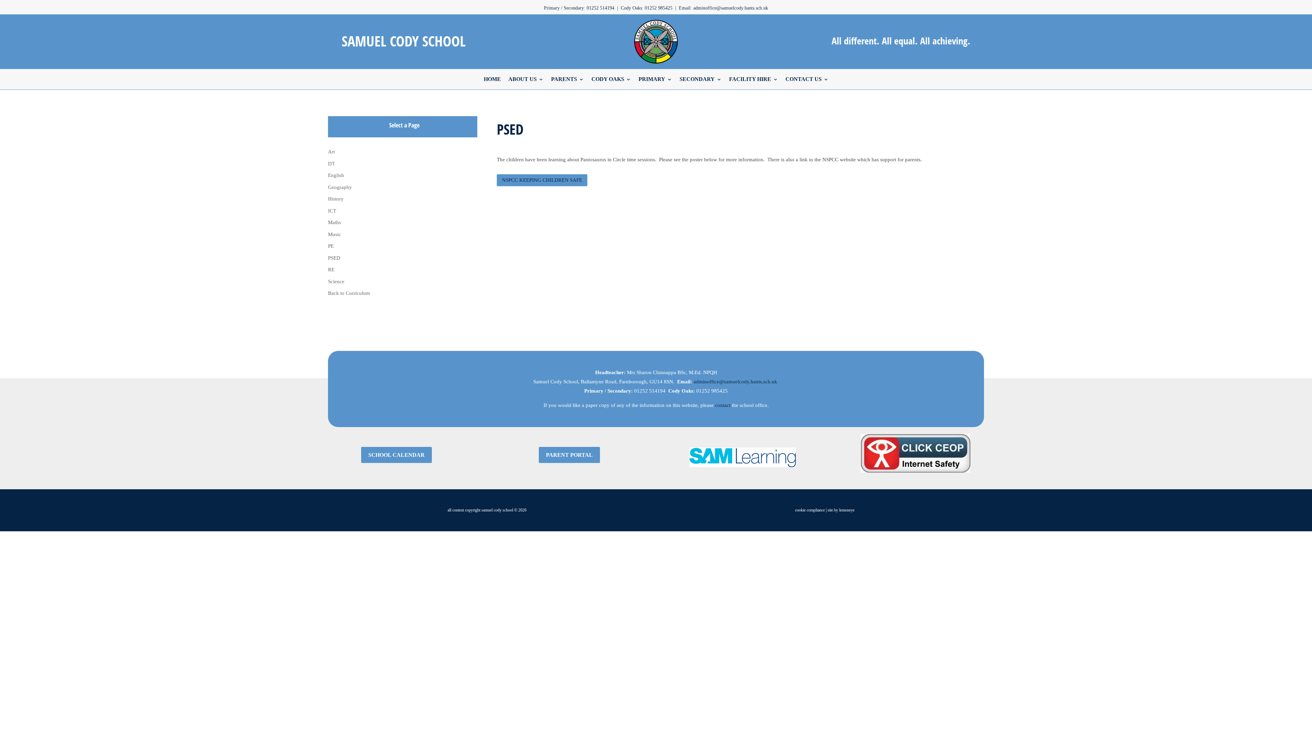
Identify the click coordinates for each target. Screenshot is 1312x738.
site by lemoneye (841, 510)
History (336, 199)
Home (492, 79)
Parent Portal (569, 455)
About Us (522, 79)
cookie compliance (810, 510)
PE (331, 246)
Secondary (697, 79)
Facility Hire (750, 79)
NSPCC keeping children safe (542, 180)
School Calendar (396, 455)
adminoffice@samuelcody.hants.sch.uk (735, 381)
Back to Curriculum (349, 293)
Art (331, 151)
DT (331, 163)
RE (331, 269)
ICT (332, 211)
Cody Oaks (607, 79)
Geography (340, 187)
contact (722, 405)
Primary (652, 79)
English (336, 175)
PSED (334, 258)
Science (336, 281)
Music (334, 234)
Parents (564, 79)
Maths (334, 222)
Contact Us (803, 79)
